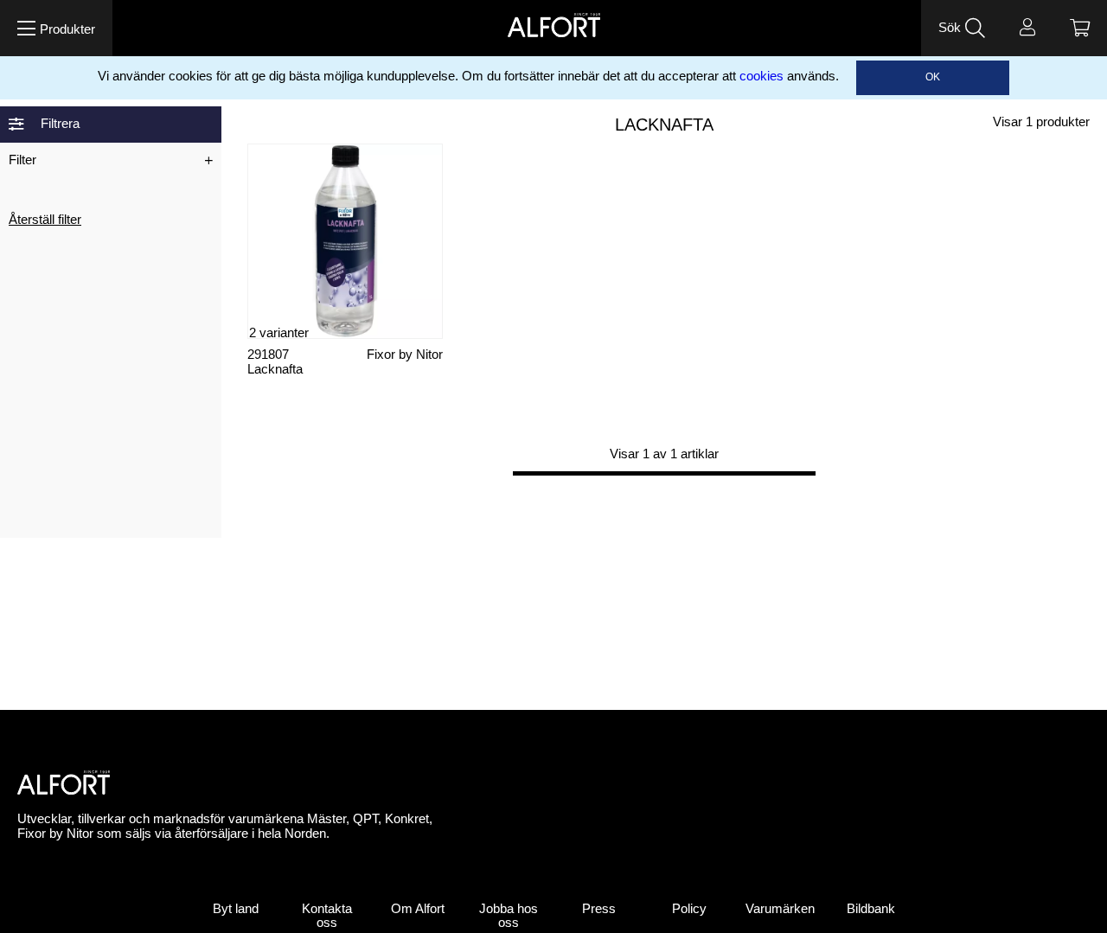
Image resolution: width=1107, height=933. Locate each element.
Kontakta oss (327, 916)
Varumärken (780, 909)
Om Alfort (418, 909)
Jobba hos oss (508, 916)
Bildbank (871, 909)
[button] (56, 28)
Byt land (236, 909)
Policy (689, 909)
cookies (761, 76)
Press (599, 909)
